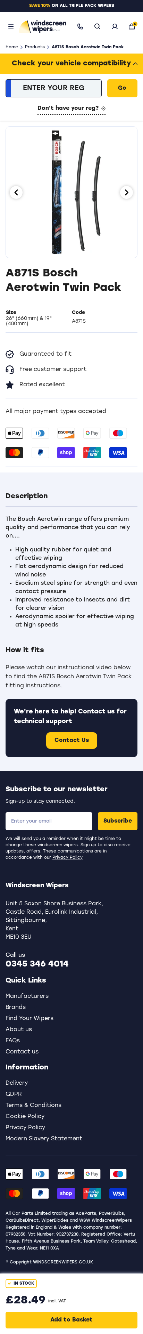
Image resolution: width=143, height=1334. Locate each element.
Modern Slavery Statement (44, 1139)
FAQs (13, 1041)
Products (35, 47)
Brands (16, 1007)
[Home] (41, 26)
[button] (71, 496)
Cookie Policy (25, 1116)
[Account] (114, 26)
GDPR (14, 1094)
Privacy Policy (67, 858)
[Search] (97, 26)
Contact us (22, 1052)
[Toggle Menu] (11, 26)
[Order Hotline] (80, 26)
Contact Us (71, 740)
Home (12, 47)
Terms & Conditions (33, 1105)
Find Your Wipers (29, 1018)
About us (19, 1030)
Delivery (17, 1083)
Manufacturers (27, 996)
